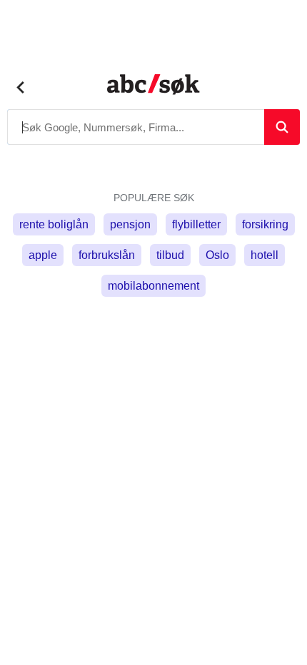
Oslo (217, 255)
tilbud (170, 255)
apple (43, 255)
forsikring (265, 224)
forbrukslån (107, 255)
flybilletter (196, 224)
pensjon (130, 224)
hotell (264, 255)
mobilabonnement (153, 286)
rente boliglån (54, 224)
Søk (282, 127)
